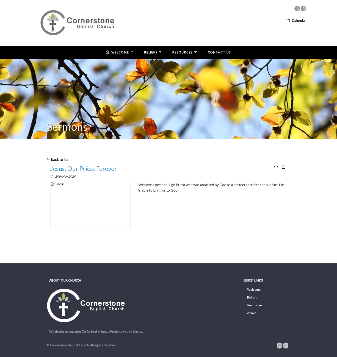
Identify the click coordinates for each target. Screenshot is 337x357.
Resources (182, 52)
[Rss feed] (297, 8)
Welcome (120, 52)
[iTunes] (303, 8)
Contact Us (219, 52)
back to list (59, 159)
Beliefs (150, 52)
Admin (251, 313)
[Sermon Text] (283, 167)
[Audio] (276, 167)
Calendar (299, 20)
